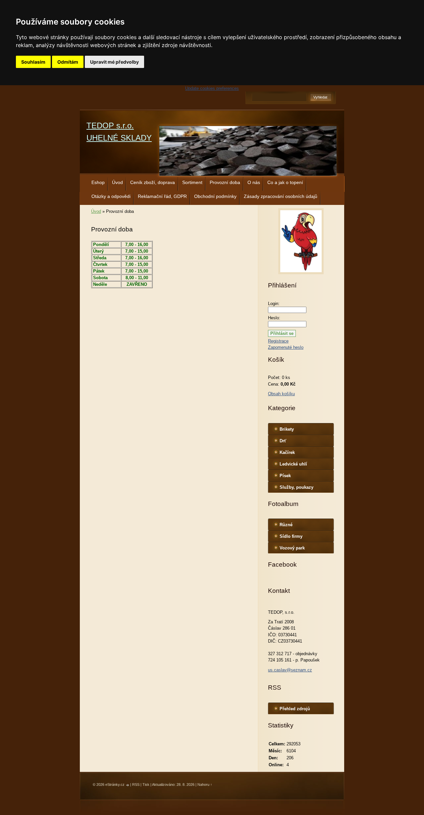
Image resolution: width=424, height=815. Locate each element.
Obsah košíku (281, 393)
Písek (285, 475)
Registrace (278, 341)
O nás (253, 182)
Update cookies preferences (212, 88)
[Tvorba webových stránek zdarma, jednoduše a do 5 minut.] (128, 785)
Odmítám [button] (67, 62)
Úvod (117, 182)
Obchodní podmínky (215, 196)
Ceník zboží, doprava (152, 182)
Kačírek (287, 452)
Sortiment (192, 182)
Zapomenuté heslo (285, 347)
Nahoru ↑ (204, 784)
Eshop (98, 182)
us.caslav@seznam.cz (290, 669)
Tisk (145, 784)
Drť (283, 440)
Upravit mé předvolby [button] (114, 62)
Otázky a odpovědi (111, 196)
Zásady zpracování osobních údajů (280, 196)
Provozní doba (225, 182)
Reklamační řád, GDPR (162, 196)
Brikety (287, 429)
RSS (135, 784)
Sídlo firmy (291, 536)
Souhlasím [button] (33, 62)
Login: (274, 303)
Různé (286, 524)
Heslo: (274, 317)
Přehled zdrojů (295, 708)
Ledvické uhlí (293, 464)
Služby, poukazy (296, 487)
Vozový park (292, 547)
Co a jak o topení (285, 182)
